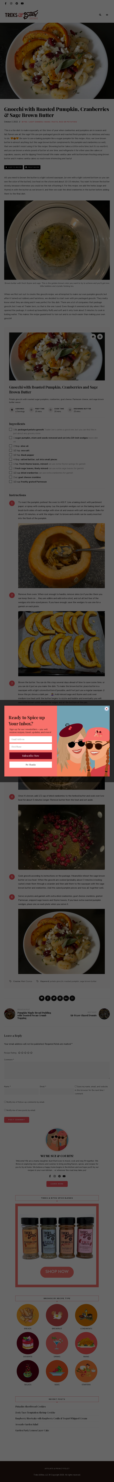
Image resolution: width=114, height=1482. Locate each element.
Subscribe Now (30, 755)
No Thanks (30, 764)
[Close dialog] (107, 709)
